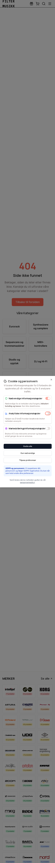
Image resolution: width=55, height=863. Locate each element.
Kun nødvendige (28, 453)
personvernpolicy (27, 482)
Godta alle (27, 446)
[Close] (51, 379)
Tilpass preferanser (27, 460)
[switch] (47, 398)
